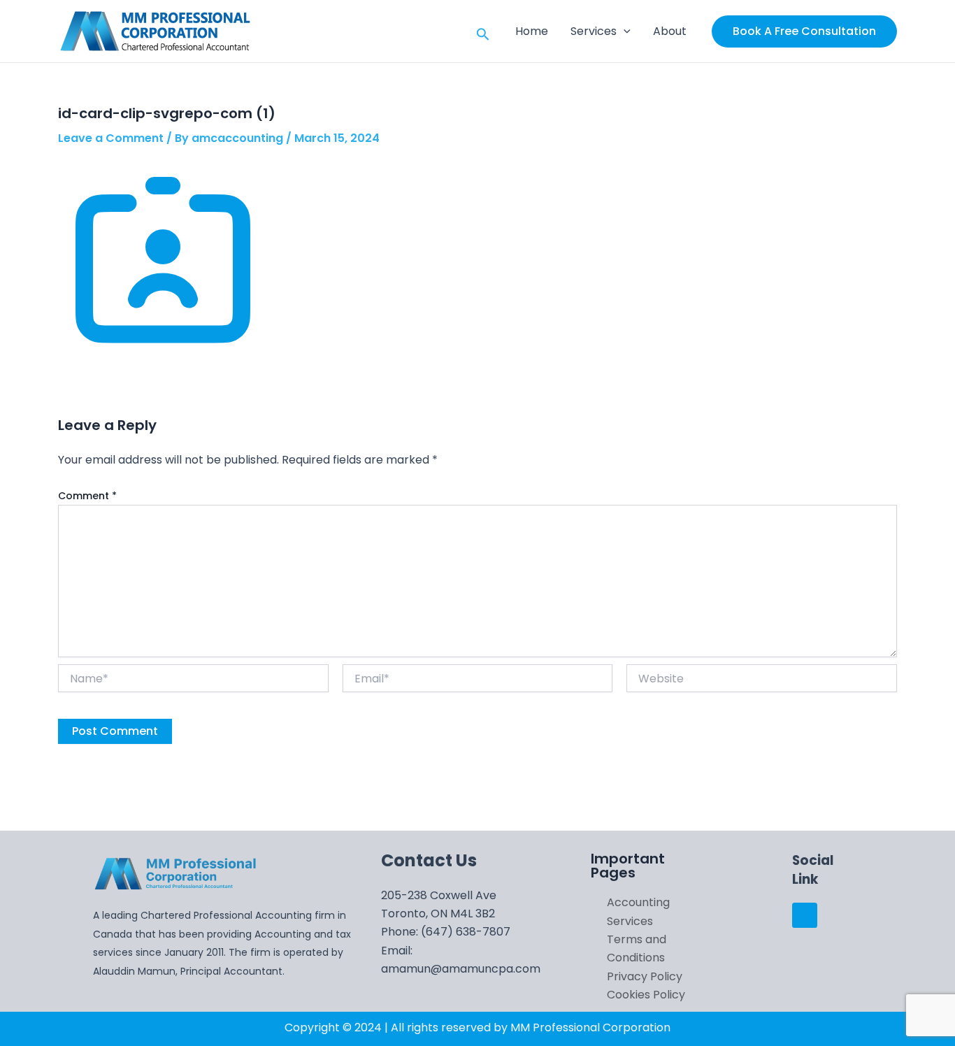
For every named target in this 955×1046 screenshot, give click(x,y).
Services (593, 31)
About (670, 31)
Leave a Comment (111, 138)
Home (531, 31)
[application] (624, 31)
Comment (87, 496)
